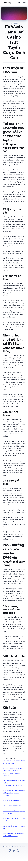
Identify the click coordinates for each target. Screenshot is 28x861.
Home (19, 2)
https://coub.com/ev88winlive (12, 800)
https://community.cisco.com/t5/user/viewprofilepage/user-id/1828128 (14, 793)
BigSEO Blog (6, 3)
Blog (24, 2)
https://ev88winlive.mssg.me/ (12, 806)
